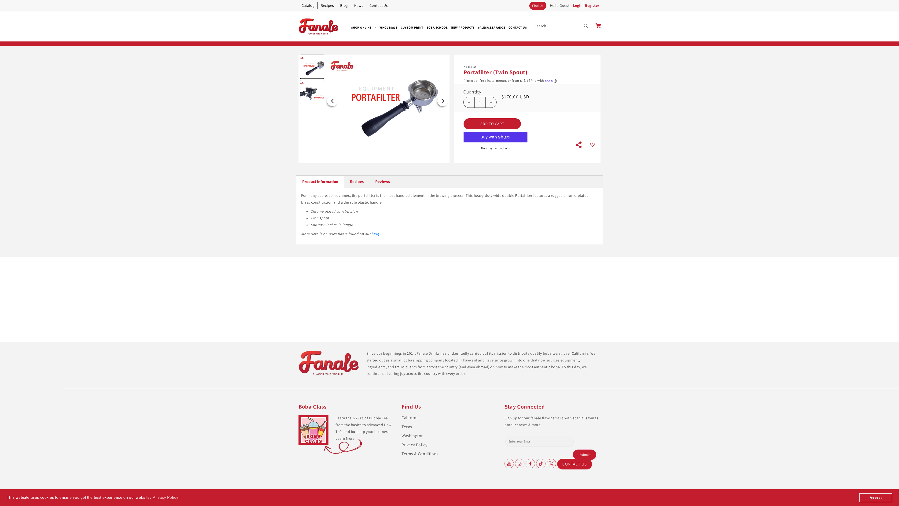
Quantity (472, 92)
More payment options (495, 148)
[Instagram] (519, 463)
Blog (344, 5)
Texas (407, 426)
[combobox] (562, 26)
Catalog (308, 5)
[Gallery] (374, 101)
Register (592, 5)
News (358, 5)
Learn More (344, 438)
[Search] (583, 26)
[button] (364, 27)
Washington (413, 435)
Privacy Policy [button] (165, 497)
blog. (375, 233)
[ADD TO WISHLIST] (592, 144)
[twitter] (551, 463)
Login (577, 5)
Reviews (382, 181)
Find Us (537, 6)
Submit (585, 455)
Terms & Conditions (420, 453)
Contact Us (378, 5)
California (411, 417)
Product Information (320, 181)
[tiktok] (540, 463)
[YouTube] (509, 463)
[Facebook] (530, 463)
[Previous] (332, 101)
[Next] (443, 101)
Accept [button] (876, 497)
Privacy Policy (414, 444)
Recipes (327, 5)
